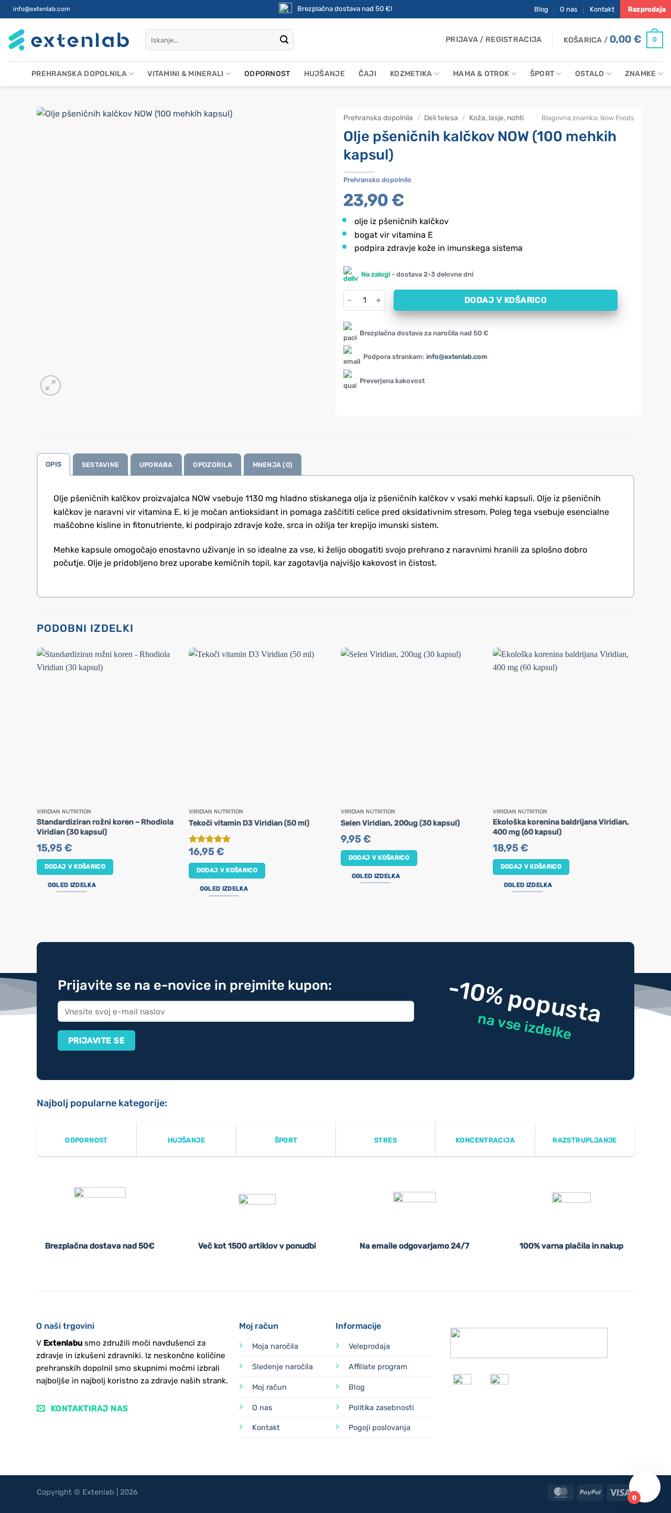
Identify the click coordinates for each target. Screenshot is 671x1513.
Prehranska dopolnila (79, 73)
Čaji (367, 73)
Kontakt (602, 9)
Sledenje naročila (282, 1366)
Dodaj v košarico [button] (75, 866)
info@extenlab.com (41, 9)
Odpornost (267, 73)
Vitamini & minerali (185, 73)
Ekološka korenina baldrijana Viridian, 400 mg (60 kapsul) (561, 827)
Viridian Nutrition (64, 812)
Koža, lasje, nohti (496, 117)
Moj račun (269, 1387)
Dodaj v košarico (505, 300)
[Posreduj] (284, 40)
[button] (494, 39)
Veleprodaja (369, 1346)
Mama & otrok (481, 73)
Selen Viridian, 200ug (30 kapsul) (400, 823)
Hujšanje (324, 73)
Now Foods (617, 118)
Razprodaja (647, 9)
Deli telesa (441, 117)
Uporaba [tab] (156, 465)
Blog (541, 9)
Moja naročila (275, 1346)
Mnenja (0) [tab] (273, 465)
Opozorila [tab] (212, 465)
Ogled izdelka (72, 884)
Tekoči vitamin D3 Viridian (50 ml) (249, 823)
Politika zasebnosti (381, 1407)
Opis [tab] (53, 464)
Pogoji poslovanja (379, 1427)
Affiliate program (378, 1366)
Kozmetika (411, 73)
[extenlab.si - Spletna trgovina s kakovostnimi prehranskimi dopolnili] (68, 40)
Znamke (640, 73)
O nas (569, 9)
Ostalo (589, 73)
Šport (542, 73)
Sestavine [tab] (100, 465)
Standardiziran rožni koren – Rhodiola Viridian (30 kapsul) (105, 827)
